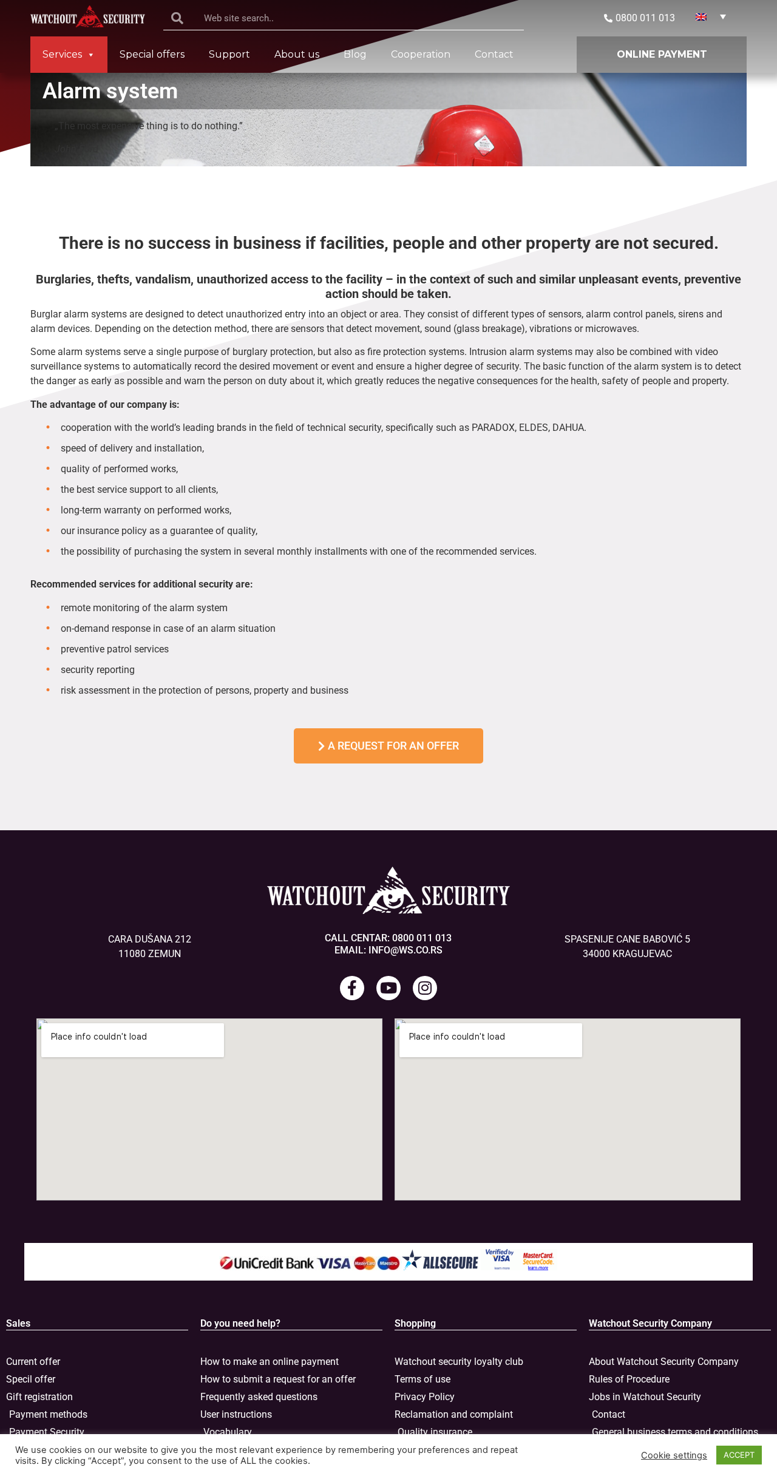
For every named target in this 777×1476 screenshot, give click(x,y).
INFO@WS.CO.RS (405, 950)
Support (229, 54)
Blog (355, 54)
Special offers (152, 54)
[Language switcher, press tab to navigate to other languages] (711, 16)
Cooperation (420, 54)
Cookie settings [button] (674, 1455)
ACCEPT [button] (739, 1455)
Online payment (662, 54)
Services (62, 54)
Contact (494, 54)
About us (296, 54)
